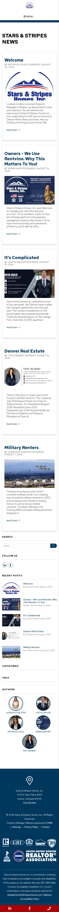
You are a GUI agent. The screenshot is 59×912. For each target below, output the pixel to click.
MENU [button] (29, 16)
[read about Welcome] (29, 86)
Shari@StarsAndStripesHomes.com (24, 895)
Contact (46, 826)
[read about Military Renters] (29, 473)
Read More (12, 129)
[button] (10, 908)
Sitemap (16, 826)
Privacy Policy (31, 826)
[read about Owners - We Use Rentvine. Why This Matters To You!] (29, 190)
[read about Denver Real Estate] (29, 377)
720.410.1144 (29, 802)
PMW (49, 822)
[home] (29, 5)
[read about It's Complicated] (29, 283)
